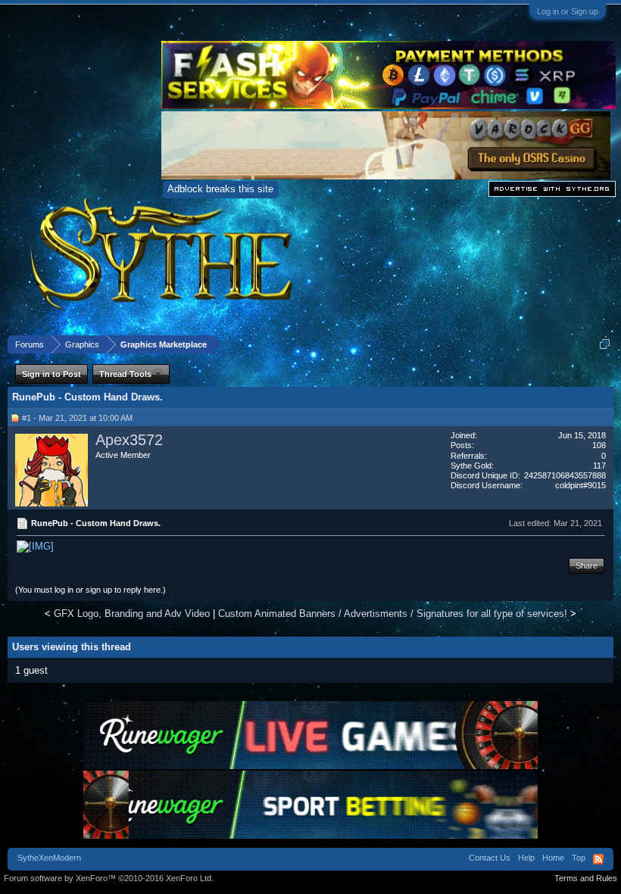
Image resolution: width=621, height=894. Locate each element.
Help (526, 857)
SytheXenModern (49, 857)
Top (578, 857)
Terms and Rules (585, 878)
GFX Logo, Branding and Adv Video (132, 613)
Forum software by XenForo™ (109, 878)
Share (587, 565)
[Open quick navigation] (605, 344)
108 (599, 445)
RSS (598, 859)
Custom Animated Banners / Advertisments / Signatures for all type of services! (392, 613)
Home (553, 857)
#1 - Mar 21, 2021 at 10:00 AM (77, 417)
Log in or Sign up (567, 11)
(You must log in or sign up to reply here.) (90, 589)
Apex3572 (129, 439)
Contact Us (489, 857)
